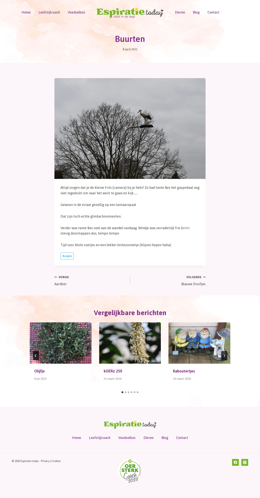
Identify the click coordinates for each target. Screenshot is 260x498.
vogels (67, 256)
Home (26, 12)
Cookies (56, 461)
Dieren (180, 12)
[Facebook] (235, 462)
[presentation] (61, 342)
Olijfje (39, 371)
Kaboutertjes (184, 371)
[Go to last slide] (36, 355)
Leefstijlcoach (49, 12)
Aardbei (61, 281)
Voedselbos (76, 12)
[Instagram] (244, 462)
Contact (213, 12)
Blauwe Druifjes (193, 281)
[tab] (122, 392)
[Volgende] (224, 355)
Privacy (45, 461)
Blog (196, 12)
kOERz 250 (113, 371)
